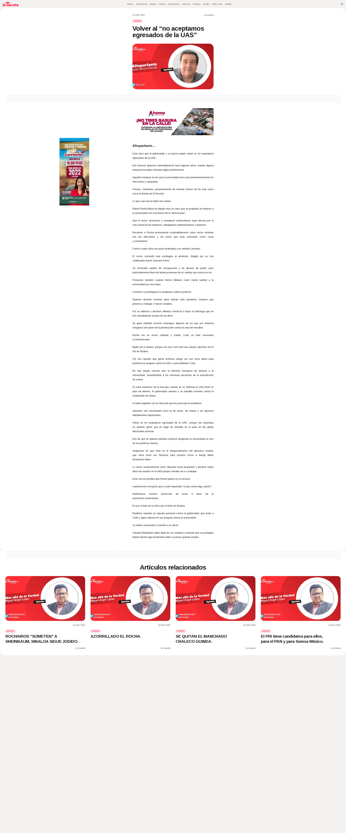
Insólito (206, 4)
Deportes (186, 4)
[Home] (10, 4)
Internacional (141, 4)
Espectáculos (173, 4)
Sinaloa (153, 4)
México (130, 4)
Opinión (228, 4)
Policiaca (196, 4)
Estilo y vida (217, 4)
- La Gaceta (208, 15)
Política (162, 4)
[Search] (342, 4)
